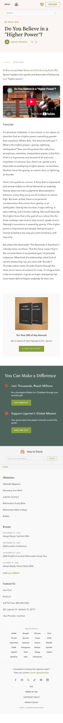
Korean (37, 642)
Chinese (37, 633)
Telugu (37, 652)
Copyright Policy (31, 697)
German (26, 638)
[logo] (16, 4)
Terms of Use (31, 692)
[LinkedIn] (47, 679)
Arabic (13, 633)
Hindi (49, 638)
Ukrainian (14, 656)
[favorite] (32, 42)
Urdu (26, 656)
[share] (36, 42)
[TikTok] (34, 679)
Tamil (26, 652)
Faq (31, 687)
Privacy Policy (31, 702)
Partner (52, 4)
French (14, 638)
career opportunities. (39, 672)
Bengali (26, 633)
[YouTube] (41, 679)
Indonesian (14, 642)
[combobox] (27, 13)
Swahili (14, 652)
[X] (28, 680)
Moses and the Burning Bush (38, 70)
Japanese (25, 642)
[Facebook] (15, 679)
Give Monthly (21, 403)
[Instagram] (22, 679)
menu (7, 4)
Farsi (49, 633)
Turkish (49, 652)
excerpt (14, 70)
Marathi (49, 642)
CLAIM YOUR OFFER (31, 349)
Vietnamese (37, 656)
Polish (14, 647)
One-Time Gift (21, 430)
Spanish (49, 647)
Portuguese (25, 647)
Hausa (37, 638)
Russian (37, 647)
